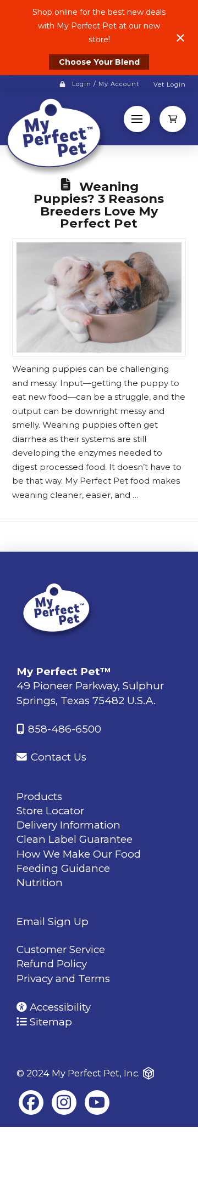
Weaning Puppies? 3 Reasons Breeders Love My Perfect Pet (99, 205)
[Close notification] (180, 37)
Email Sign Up (52, 921)
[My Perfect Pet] (57, 609)
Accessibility (59, 1007)
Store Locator (50, 810)
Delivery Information (68, 825)
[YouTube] (97, 1102)
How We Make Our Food (78, 854)
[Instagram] (64, 1102)
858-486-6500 (63, 729)
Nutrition (39, 882)
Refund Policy (51, 963)
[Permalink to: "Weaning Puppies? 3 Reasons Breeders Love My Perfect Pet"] (99, 297)
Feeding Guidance (63, 868)
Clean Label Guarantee (74, 839)
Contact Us (57, 757)
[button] (137, 119)
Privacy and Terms (63, 978)
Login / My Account (105, 84)
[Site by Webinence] (148, 1073)
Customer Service (60, 949)
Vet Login (169, 84)
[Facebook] (31, 1102)
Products (39, 796)
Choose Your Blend (99, 62)
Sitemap (49, 1022)
